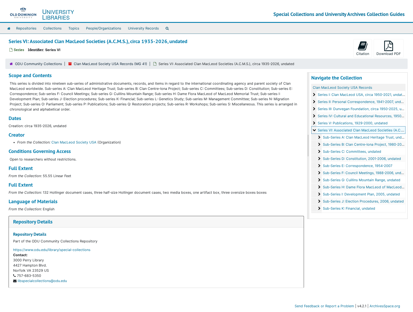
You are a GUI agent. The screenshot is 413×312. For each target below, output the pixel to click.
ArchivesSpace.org (385, 306)
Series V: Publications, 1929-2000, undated (353, 123)
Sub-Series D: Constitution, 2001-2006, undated (362, 158)
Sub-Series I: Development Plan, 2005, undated (361, 194)
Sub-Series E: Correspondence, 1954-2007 (357, 166)
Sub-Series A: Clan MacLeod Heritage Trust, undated (366, 137)
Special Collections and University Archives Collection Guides (339, 14)
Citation (362, 53)
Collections (52, 28)
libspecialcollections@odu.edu (42, 281)
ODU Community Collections (38, 64)
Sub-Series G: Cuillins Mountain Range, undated (361, 180)
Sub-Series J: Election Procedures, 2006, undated (363, 201)
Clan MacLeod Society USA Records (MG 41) (110, 64)
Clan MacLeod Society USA (73, 142)
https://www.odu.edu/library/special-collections (51, 250)
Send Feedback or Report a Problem (324, 306)
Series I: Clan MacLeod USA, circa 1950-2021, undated (362, 94)
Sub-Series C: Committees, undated (352, 151)
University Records (143, 28)
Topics (73, 28)
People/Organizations (103, 28)
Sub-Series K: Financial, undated (349, 208)
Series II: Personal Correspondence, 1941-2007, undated (363, 102)
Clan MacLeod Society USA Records (342, 87)
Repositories (26, 28)
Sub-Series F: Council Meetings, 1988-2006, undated (365, 173)
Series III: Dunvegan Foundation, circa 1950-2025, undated (365, 109)
